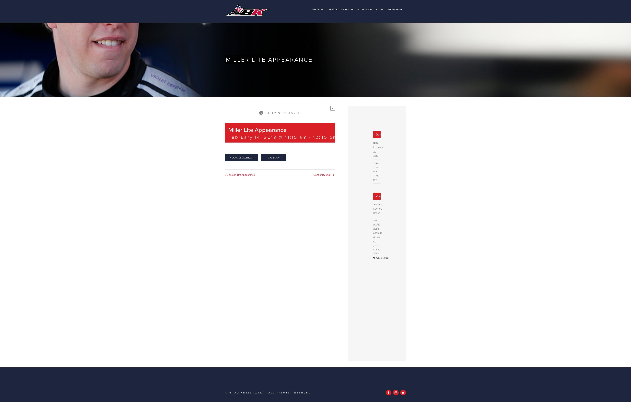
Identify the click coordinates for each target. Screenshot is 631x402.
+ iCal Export (273, 157)
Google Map (378, 258)
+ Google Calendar (241, 157)
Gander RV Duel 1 (323, 174)
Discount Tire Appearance (241, 174)
